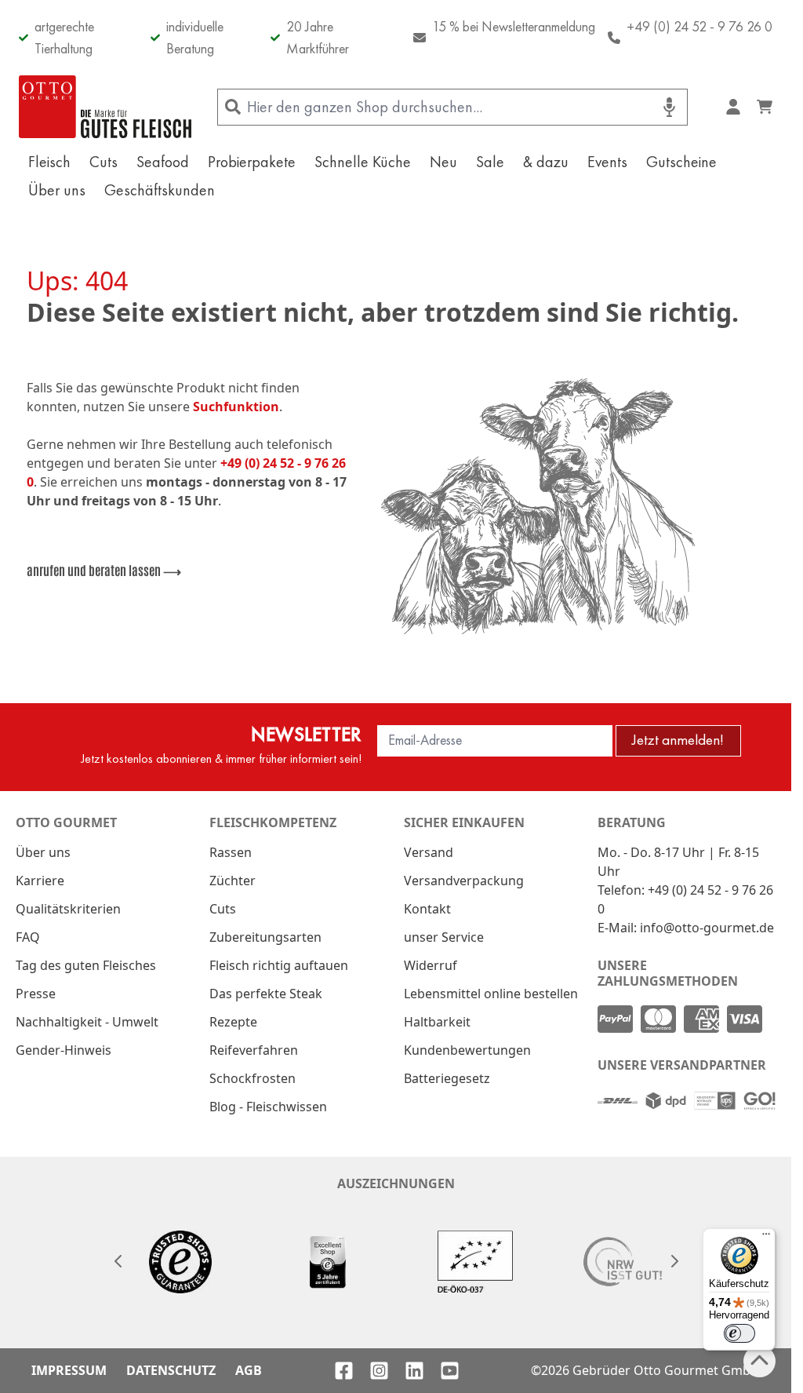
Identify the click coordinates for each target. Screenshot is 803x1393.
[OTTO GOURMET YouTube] (450, 1370)
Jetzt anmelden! (678, 739)
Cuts (103, 161)
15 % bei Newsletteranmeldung (513, 26)
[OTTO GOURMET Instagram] (379, 1370)
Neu (443, 161)
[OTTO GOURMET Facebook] (344, 1370)
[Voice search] (669, 107)
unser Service (444, 937)
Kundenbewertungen (467, 1050)
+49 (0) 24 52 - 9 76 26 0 (699, 26)
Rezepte (233, 1021)
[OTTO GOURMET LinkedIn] (414, 1370)
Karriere (40, 880)
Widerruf (430, 965)
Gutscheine (681, 161)
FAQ (28, 937)
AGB (248, 1370)
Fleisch (49, 161)
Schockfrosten (252, 1078)
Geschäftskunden (159, 190)
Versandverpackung (464, 880)
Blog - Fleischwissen (268, 1106)
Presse (36, 993)
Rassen (230, 852)
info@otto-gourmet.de (707, 927)
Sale (490, 161)
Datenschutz (171, 1370)
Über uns (56, 190)
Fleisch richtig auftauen (278, 965)
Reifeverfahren (253, 1050)
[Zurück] (117, 1261)
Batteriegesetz (447, 1078)
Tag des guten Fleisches (86, 965)
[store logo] (105, 106)
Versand (428, 852)
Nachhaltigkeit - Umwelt (87, 1021)
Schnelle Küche (362, 161)
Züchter (232, 880)
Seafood (162, 161)
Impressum (69, 1370)
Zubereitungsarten (265, 937)
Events (607, 161)
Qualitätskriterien (68, 908)
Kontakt (427, 908)
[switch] (739, 1333)
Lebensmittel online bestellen (491, 993)
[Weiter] (673, 1261)
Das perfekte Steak (265, 993)
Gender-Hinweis (63, 1050)
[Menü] (766, 1237)
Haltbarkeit (437, 1021)
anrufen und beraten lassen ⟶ (104, 570)
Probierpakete (252, 161)
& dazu (546, 161)
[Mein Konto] (733, 107)
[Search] (232, 107)
